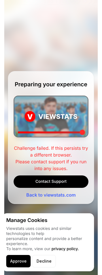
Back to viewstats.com (51, 195)
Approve (18, 261)
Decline (44, 261)
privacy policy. (65, 249)
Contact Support (51, 181)
